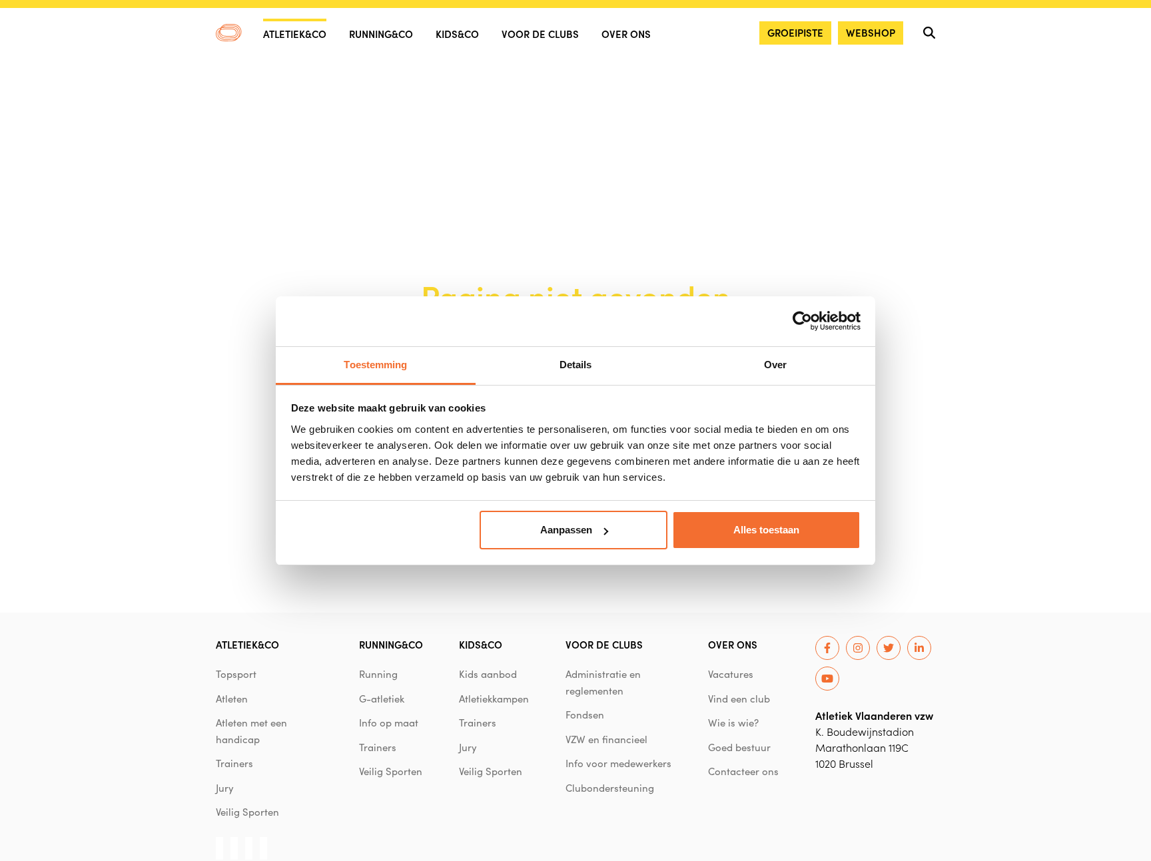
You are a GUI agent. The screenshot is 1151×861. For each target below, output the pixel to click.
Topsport (236, 674)
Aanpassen (566, 529)
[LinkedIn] (919, 648)
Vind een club (739, 698)
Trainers (234, 763)
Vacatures (730, 674)
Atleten (232, 698)
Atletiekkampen (494, 698)
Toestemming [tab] (375, 364)
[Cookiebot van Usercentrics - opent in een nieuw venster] (802, 321)
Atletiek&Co (294, 34)
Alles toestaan (766, 529)
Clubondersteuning (610, 787)
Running (378, 674)
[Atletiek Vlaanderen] (229, 32)
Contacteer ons (743, 771)
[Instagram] (858, 648)
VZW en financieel (606, 739)
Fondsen (585, 714)
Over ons (626, 34)
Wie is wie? (733, 722)
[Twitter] (889, 648)
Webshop (870, 32)
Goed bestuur (739, 747)
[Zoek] (929, 33)
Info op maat (388, 722)
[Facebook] (827, 648)
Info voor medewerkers (618, 763)
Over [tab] (775, 364)
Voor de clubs (540, 34)
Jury (225, 787)
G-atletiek (381, 698)
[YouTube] (827, 679)
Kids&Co (457, 34)
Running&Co (381, 34)
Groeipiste (795, 32)
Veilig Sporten (247, 811)
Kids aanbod (488, 674)
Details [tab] (576, 364)
